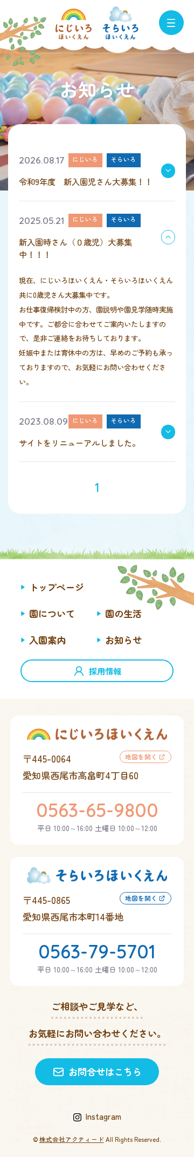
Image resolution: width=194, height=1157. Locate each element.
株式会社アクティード (71, 1139)
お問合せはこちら (105, 1071)
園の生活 (123, 613)
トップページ (56, 587)
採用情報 (105, 671)
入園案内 (47, 639)
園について (52, 613)
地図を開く (141, 756)
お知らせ (123, 639)
